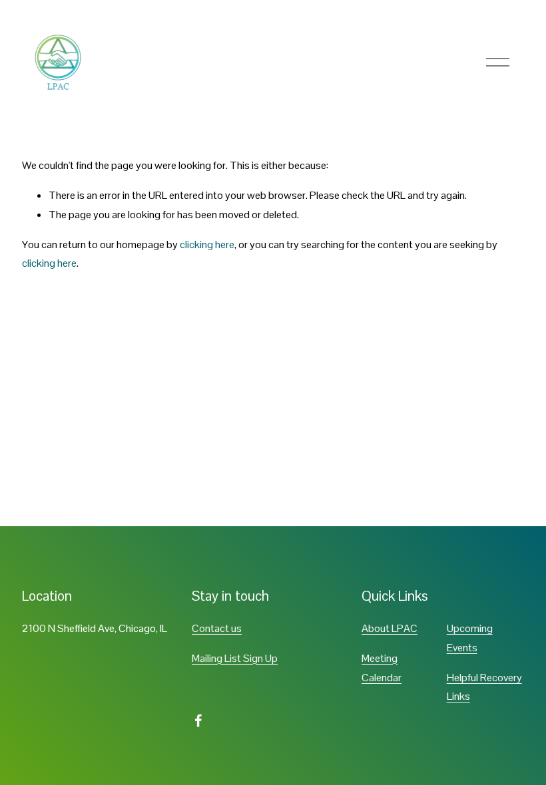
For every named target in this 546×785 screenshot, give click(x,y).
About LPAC (389, 628)
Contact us (217, 628)
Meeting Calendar (382, 668)
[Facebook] (198, 720)
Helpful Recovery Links (484, 687)
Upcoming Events (470, 638)
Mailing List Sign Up (235, 658)
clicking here (207, 244)
